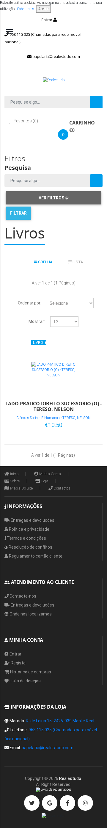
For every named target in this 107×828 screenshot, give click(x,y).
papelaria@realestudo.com (56, 56)
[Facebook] (67, 803)
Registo (18, 663)
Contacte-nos (22, 596)
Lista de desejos (25, 680)
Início (13, 474)
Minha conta (49, 474)
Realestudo (70, 778)
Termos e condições (26, 538)
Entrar (47, 19)
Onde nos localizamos (30, 614)
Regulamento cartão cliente (35, 556)
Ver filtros (52, 198)
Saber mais (25, 9)
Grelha (44, 262)
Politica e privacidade (28, 529)
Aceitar (43, 9)
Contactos (61, 488)
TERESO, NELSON (76, 418)
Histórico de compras (30, 672)
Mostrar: (37, 321)
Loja (44, 481)
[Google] (49, 803)
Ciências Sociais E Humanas (38, 418)
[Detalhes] (88, 423)
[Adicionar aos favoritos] (79, 423)
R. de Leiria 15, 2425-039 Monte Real (60, 720)
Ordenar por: (29, 303)
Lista (77, 262)
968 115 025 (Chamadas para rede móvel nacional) (42, 38)
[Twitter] (32, 803)
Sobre (14, 481)
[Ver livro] (53, 370)
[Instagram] (85, 803)
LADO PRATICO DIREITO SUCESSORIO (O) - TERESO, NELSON (53, 406)
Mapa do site (21, 488)
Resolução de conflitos (30, 547)
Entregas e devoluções (32, 520)
